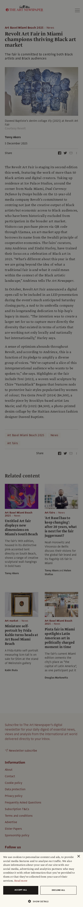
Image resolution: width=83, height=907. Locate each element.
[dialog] (41, 879)
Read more (20, 881)
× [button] (78, 856)
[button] (40, 901)
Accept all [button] (21, 889)
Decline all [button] (58, 890)
